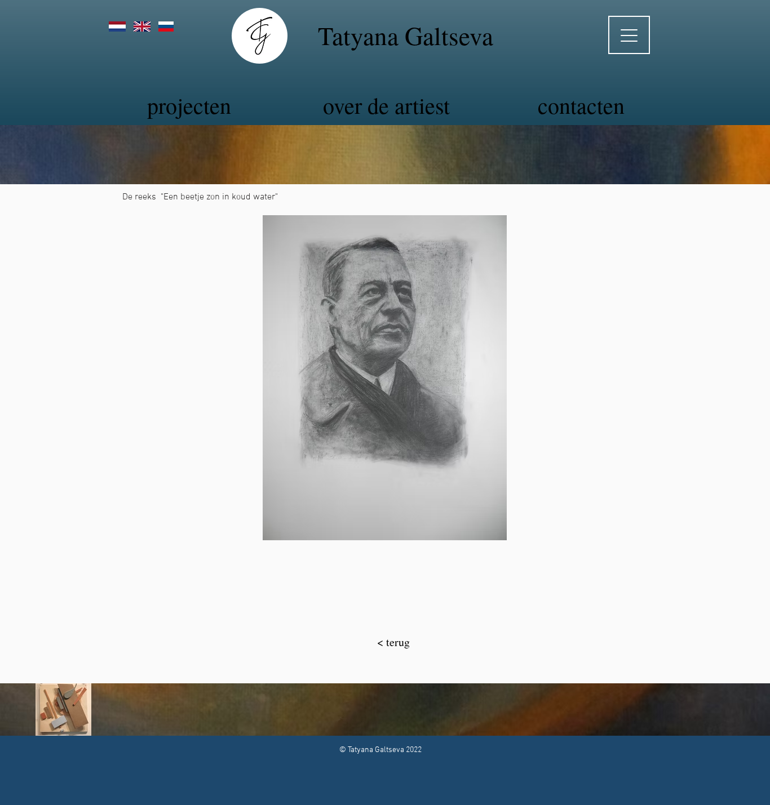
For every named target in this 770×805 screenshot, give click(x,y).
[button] (385, 377)
